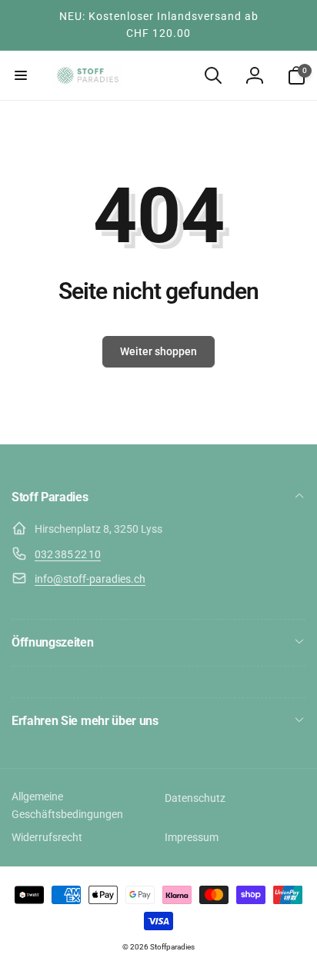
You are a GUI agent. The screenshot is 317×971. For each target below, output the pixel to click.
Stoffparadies (172, 947)
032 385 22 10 (68, 554)
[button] (21, 75)
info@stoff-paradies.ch (90, 579)
